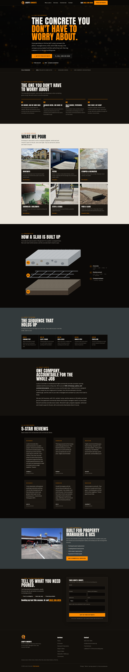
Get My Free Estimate (43, 56)
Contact (70, 2)
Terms (86, 666)
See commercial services (77, 558)
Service (71, 597)
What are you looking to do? (79, 604)
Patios (59, 640)
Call (87, 3)
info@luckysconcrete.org (90, 643)
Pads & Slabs (60, 651)
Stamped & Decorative (63, 646)
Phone (71, 591)
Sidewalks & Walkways (63, 653)
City (89, 597)
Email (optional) (92, 591)
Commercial (63, 2)
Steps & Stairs (61, 648)
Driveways (60, 643)
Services (55, 2)
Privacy (82, 666)
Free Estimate (101, 2)
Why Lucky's (48, 2)
